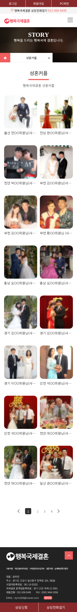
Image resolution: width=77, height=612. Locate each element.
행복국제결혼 (18, 21)
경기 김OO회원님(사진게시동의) (20, 332)
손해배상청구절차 (61, 568)
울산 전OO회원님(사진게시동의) (20, 132)
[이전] (19, 511)
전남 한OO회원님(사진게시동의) (56, 132)
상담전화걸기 (56, 607)
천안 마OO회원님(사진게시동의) (56, 433)
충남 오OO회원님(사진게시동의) (20, 282)
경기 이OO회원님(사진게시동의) (20, 383)
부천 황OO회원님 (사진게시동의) (56, 232)
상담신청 (21, 607)
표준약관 (49, 568)
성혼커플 (31, 58)
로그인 (13, 3)
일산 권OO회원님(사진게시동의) (56, 483)
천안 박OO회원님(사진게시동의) (20, 182)
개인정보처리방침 (21, 568)
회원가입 (38, 3)
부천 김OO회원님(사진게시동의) (56, 182)
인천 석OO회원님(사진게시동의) (56, 383)
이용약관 (9, 568)
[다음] (58, 511)
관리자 (48, 597)
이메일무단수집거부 (37, 568)
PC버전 (64, 3)
